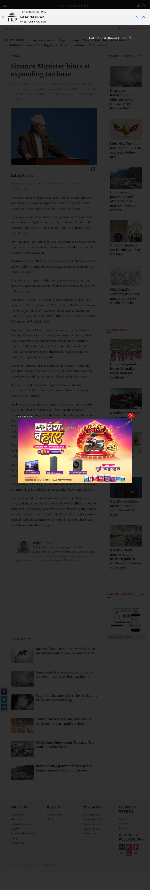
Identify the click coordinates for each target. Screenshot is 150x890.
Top (142, 860)
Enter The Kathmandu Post (109, 38)
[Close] (3, 17)
